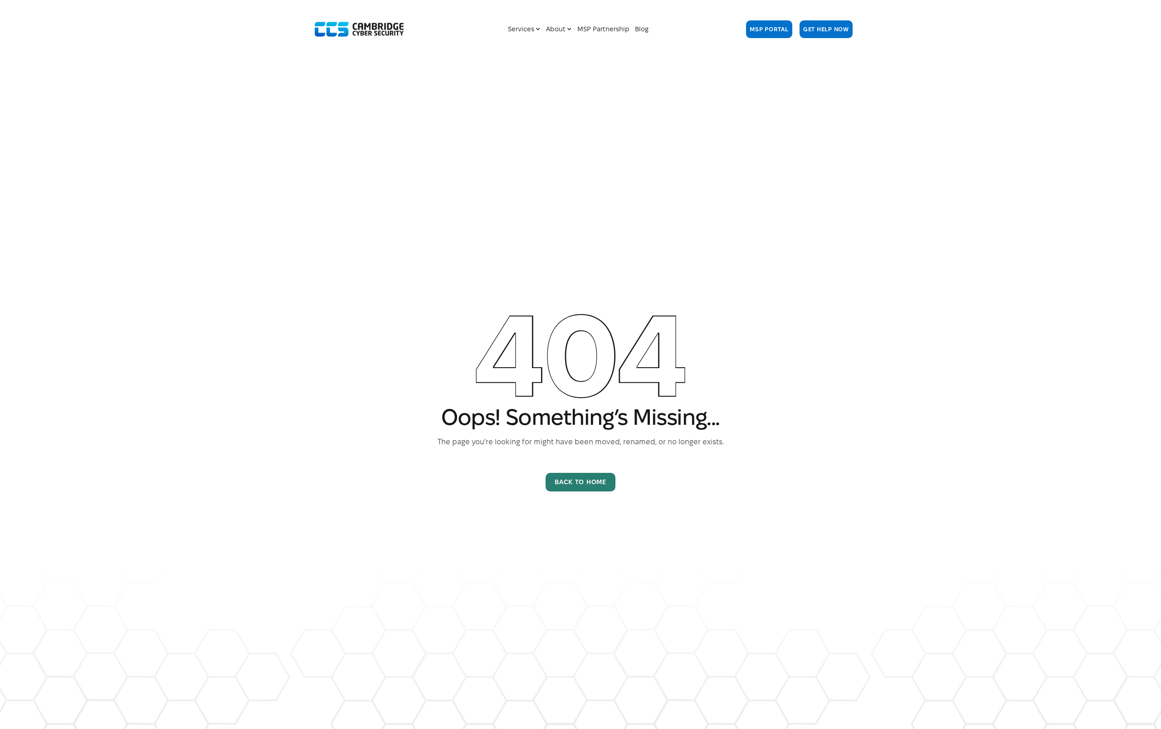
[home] (359, 29)
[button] (524, 29)
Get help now (826, 29)
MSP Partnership (603, 29)
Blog (642, 29)
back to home (580, 482)
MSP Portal (769, 29)
